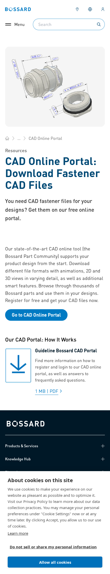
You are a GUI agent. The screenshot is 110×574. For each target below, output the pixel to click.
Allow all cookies (55, 562)
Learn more (18, 533)
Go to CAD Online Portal (36, 315)
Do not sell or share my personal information (53, 546)
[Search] (99, 24)
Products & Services (21, 445)
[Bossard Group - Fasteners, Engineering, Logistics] (7, 138)
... (18, 138)
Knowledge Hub (18, 458)
